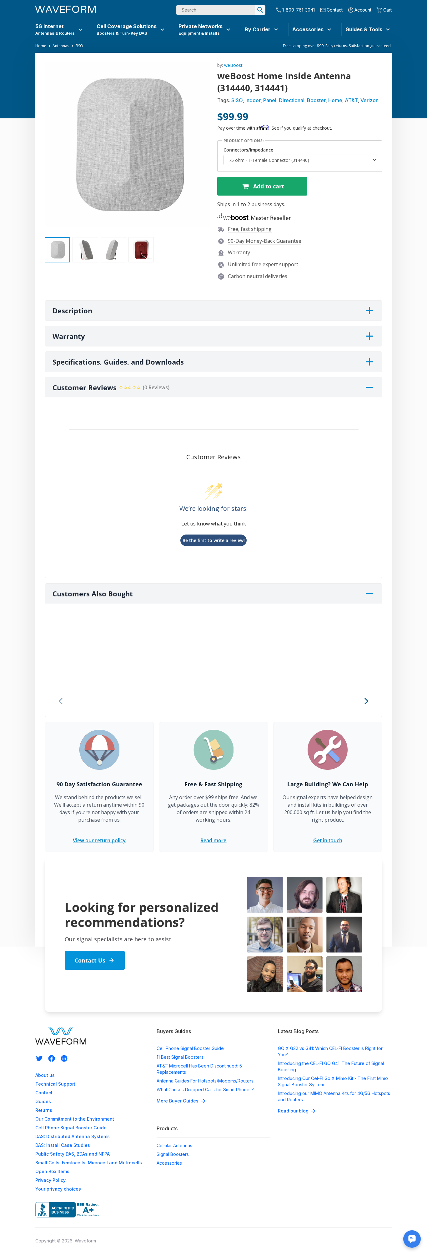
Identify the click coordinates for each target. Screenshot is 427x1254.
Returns (43, 1110)
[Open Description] (369, 311)
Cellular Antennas (174, 1145)
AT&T (351, 100)
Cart (387, 9)
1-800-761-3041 (298, 9)
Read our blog (293, 1110)
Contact (335, 9)
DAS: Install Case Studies (62, 1145)
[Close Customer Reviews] (369, 387)
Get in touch (327, 840)
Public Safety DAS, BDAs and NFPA (72, 1154)
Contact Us (90, 960)
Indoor (253, 100)
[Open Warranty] (369, 336)
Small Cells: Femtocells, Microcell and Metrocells (88, 1162)
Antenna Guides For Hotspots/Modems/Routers (205, 1080)
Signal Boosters (173, 1154)
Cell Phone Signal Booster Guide (71, 1127)
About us (45, 1075)
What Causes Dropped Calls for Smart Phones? (205, 1089)
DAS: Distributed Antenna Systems (72, 1136)
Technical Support (55, 1084)
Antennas (61, 46)
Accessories (169, 1163)
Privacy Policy (50, 1180)
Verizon (369, 100)
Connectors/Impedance (248, 150)
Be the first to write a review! (214, 540)
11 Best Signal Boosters (180, 1057)
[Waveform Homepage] (65, 10)
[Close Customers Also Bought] (369, 594)
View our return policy (99, 840)
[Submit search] (260, 10)
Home (40, 46)
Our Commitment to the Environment (74, 1119)
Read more (213, 840)
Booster (316, 100)
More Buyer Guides (177, 1100)
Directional (291, 100)
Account (362, 9)
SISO (79, 46)
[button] (258, 217)
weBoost (233, 65)
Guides (43, 1101)
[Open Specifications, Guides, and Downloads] (369, 362)
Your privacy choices (58, 1189)
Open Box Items (52, 1171)
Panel (269, 100)
